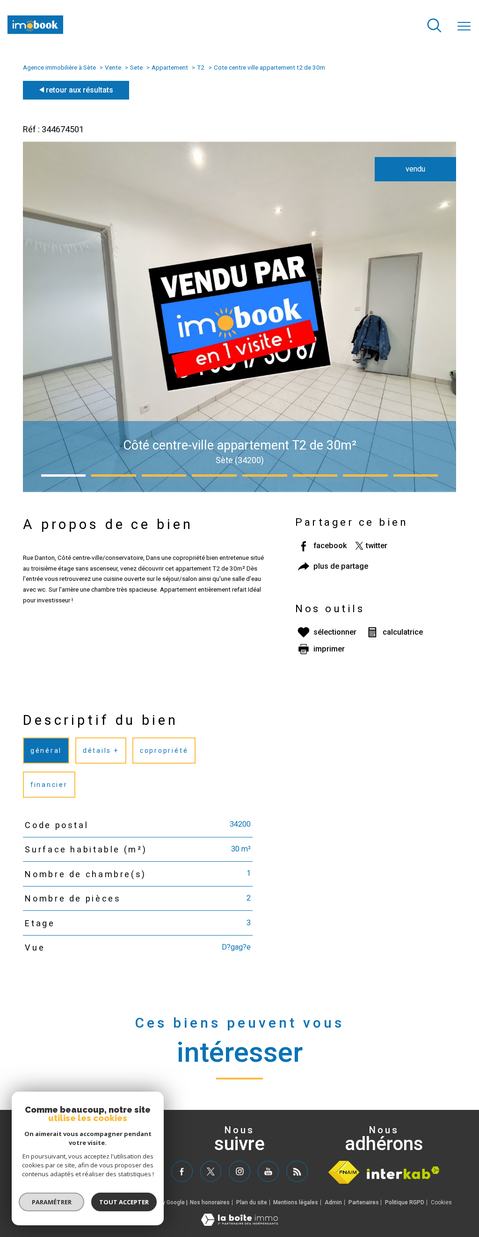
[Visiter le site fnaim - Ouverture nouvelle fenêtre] (343, 1172)
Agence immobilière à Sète (59, 67)
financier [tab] (49, 784)
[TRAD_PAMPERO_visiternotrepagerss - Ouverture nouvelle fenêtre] (296, 1171)
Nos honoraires (210, 1202)
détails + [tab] (101, 750)
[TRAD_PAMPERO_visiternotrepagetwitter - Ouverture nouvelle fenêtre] (210, 1171)
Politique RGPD (404, 1202)
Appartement (170, 67)
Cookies (441, 1203)
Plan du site (251, 1202)
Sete (136, 67)
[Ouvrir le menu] (464, 27)
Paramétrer (52, 1202)
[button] (63, 475)
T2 (200, 67)
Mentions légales (295, 1202)
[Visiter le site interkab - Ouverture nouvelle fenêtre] (403, 1172)
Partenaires (363, 1202)
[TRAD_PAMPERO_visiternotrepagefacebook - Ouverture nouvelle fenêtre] (181, 1171)
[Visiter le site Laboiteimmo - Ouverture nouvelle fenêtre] (239, 1223)
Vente (113, 67)
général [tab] (46, 750)
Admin (333, 1202)
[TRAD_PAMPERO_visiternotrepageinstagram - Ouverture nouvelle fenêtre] (239, 1171)
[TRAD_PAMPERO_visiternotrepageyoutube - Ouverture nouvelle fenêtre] (268, 1171)
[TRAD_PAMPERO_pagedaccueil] (35, 31)
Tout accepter (124, 1202)
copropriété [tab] (164, 750)
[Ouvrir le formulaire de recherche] (434, 26)
